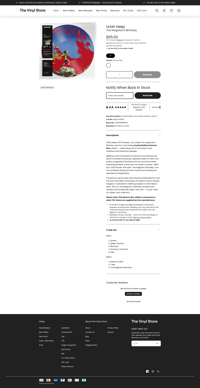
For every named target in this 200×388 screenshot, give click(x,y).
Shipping (119, 40)
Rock (41, 345)
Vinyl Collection (47, 87)
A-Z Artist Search (68, 358)
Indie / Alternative (46, 341)
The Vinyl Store (49, 383)
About (87, 328)
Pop (62, 336)
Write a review (133, 293)
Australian (65, 328)
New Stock (43, 336)
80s (62, 353)
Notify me (147, 95)
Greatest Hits (66, 332)
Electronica (65, 349)
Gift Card (65, 362)
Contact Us (90, 332)
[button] (56, 10)
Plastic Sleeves (67, 366)
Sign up (157, 343)
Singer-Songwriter (68, 345)
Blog (87, 336)
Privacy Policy (113, 328)
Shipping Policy (91, 345)
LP (110, 56)
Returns (111, 332)
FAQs (87, 341)
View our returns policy (142, 217)
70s (62, 341)
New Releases (44, 328)
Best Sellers (43, 332)
